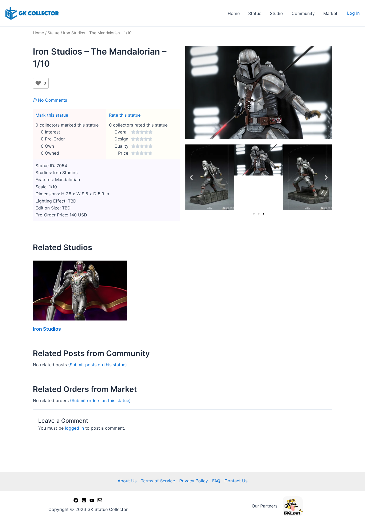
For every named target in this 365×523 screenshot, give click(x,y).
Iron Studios (47, 329)
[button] (191, 177)
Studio (276, 13)
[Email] (100, 500)
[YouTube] (92, 500)
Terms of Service (158, 480)
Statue (254, 13)
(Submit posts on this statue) (97, 364)
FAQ (216, 480)
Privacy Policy (193, 480)
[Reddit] (83, 500)
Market (330, 13)
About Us (127, 480)
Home (234, 13)
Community (303, 13)
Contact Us (235, 480)
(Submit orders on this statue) (100, 400)
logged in (74, 428)
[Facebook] (75, 500)
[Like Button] (38, 83)
